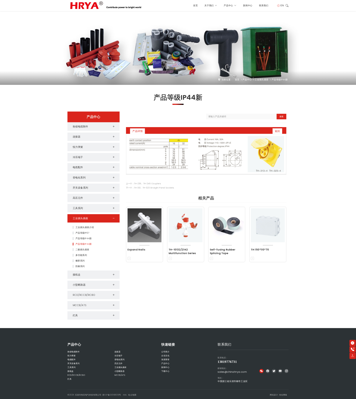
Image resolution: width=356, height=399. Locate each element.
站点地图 (132, 394)
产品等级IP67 (82, 233)
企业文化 (165, 355)
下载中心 (165, 371)
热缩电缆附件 (80, 126)
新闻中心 (247, 5)
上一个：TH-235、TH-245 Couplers (143, 183)
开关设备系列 (80, 187)
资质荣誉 (165, 359)
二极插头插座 (82, 249)
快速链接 (168, 344)
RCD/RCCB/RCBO (84, 295)
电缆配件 (78, 167)
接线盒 (77, 274)
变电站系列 (79, 177)
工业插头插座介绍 (85, 227)
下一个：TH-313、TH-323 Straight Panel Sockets (150, 187)
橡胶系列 (80, 260)
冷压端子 (78, 157)
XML (125, 394)
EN (282, 5)
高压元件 (78, 198)
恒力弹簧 (78, 147)
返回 (277, 131)
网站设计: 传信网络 (278, 394)
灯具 (75, 315)
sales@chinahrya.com (232, 372)
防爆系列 (80, 266)
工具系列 (78, 208)
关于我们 (209, 5)
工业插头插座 (262, 79)
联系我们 (263, 5)
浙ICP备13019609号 (111, 394)
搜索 (281, 116)
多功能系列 (81, 255)
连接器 (77, 136)
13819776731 (227, 362)
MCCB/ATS (79, 305)
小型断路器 (79, 284)
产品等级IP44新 (280, 79)
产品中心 (228, 5)
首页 (195, 5)
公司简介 (165, 351)
